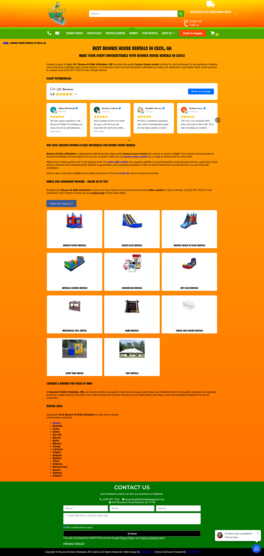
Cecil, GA (125, 173)
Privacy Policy (127, 538)
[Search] (181, 13)
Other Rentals (150, 33)
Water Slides (94, 33)
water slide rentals (118, 162)
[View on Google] (53, 110)
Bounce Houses (74, 33)
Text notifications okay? (79, 527)
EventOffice (193, 552)
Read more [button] (55, 131)
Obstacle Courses (115, 33)
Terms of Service (149, 538)
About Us (167, 33)
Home (5, 43)
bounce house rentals (136, 156)
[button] (46, 119)
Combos (133, 33)
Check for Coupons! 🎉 (61, 203)
